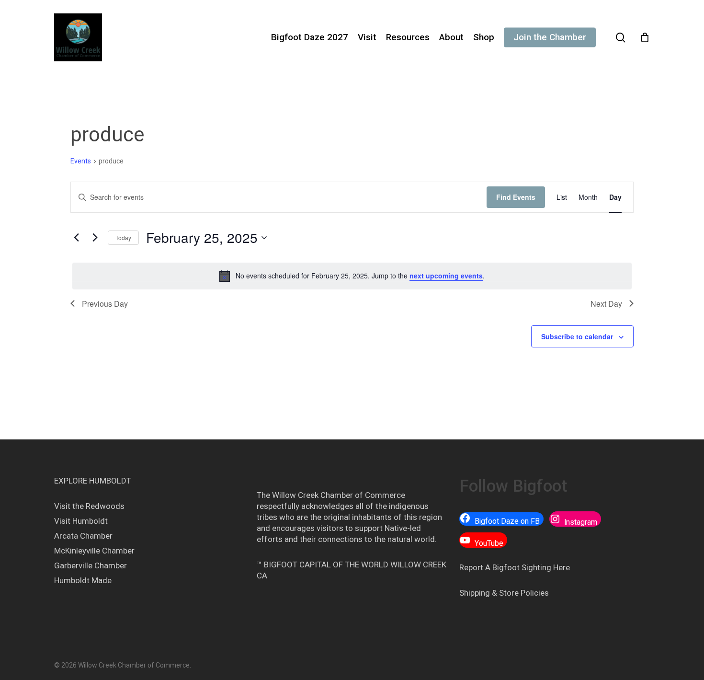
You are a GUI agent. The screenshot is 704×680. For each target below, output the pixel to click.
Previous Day (105, 303)
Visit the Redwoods (89, 506)
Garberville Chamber (90, 565)
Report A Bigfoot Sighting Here (514, 567)
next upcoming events (446, 275)
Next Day (606, 303)
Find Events (515, 197)
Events (80, 161)
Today (123, 237)
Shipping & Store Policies (504, 593)
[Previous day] (76, 237)
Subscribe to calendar (577, 336)
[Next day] (95, 237)
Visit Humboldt (81, 521)
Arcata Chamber (83, 536)
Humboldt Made (83, 580)
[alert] (352, 276)
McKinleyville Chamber (94, 550)
